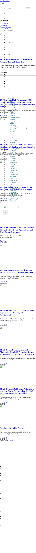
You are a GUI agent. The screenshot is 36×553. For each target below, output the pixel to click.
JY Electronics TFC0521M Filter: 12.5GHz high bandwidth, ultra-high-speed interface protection (17, 147)
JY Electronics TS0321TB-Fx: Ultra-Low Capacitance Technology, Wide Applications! (17, 313)
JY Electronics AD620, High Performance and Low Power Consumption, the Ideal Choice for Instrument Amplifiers (17, 391)
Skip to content (5, 1)
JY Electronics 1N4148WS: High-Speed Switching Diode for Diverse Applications (17, 271)
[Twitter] (30, 454)
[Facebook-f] (3, 454)
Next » (12, 441)
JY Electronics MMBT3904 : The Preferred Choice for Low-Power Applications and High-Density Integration (17, 230)
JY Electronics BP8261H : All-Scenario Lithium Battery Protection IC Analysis (16, 188)
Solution (10, 30)
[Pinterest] (8, 454)
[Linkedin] (17, 454)
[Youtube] (21, 454)
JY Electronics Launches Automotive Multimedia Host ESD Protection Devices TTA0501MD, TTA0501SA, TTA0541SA (17, 352)
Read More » (4, 71)
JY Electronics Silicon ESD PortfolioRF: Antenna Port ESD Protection (16, 61)
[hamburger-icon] (28, 8)
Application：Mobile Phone (11, 428)
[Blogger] (12, 454)
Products (10, 10)
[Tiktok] (26, 454)
